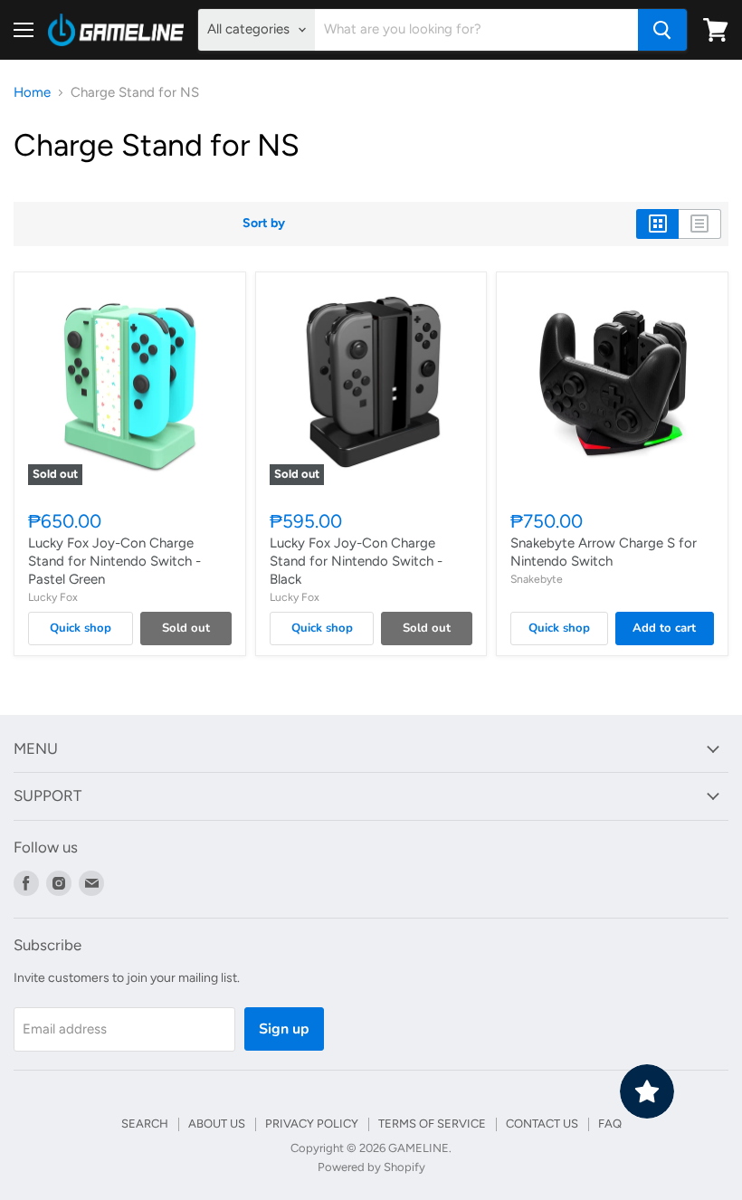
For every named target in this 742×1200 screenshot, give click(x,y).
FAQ (610, 1123)
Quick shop (80, 628)
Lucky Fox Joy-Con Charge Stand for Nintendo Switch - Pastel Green (114, 560)
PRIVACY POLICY (311, 1123)
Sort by (264, 223)
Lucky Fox (53, 597)
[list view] (700, 223)
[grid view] (657, 223)
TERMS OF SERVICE (432, 1123)
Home (32, 92)
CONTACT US (542, 1123)
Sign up (284, 1029)
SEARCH (144, 1123)
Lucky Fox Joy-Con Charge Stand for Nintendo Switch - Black (356, 560)
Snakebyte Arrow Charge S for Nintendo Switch (603, 552)
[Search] (662, 30)
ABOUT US (216, 1123)
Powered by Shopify (371, 1167)
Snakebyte (536, 579)
